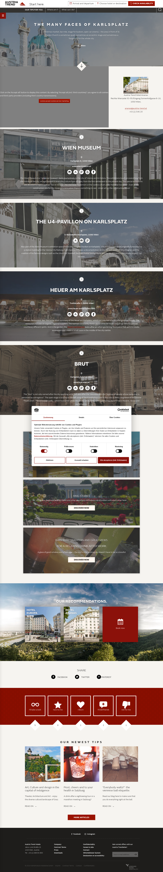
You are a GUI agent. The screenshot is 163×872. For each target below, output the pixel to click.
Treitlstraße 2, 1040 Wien (81, 303)
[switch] (69, 451)
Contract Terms (60, 847)
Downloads (58, 853)
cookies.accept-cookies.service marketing (54, 101)
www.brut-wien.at (82, 382)
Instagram (91, 834)
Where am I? (52, 9)
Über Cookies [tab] (114, 417)
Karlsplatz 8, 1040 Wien (81, 161)
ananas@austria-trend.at (136, 108)
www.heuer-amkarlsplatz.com (81, 308)
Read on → (31, 806)
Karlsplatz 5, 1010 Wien (81, 377)
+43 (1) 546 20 (136, 111)
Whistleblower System (91, 853)
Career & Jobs (88, 847)
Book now (120, 628)
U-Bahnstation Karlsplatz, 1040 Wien (81, 234)
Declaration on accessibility (93, 855)
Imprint (57, 866)
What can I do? (68, 9)
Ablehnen (49, 460)
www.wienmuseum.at (81, 166)
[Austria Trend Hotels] (15, 3)
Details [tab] (81, 417)
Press (56, 850)
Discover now (81, 507)
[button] (111, 3)
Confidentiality (89, 844)
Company (57, 844)
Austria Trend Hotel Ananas (136, 95)
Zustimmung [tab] (48, 417)
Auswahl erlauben (81, 460)
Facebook (77, 834)
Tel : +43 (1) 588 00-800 (34, 853)
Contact (86, 850)
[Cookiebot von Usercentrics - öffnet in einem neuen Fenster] (119, 410)
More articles (81, 817)
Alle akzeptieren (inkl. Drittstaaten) (113, 460)
